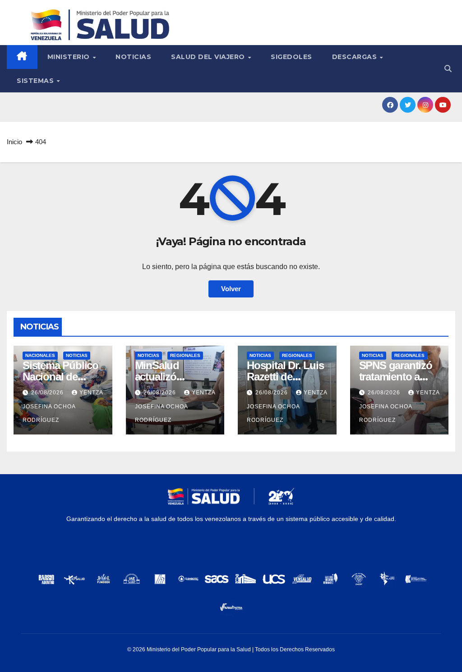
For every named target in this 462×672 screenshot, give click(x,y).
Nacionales (40, 355)
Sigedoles (291, 57)
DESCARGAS (355, 57)
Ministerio (69, 57)
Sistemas (36, 81)
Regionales (185, 355)
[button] (448, 69)
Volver (231, 289)
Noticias (133, 57)
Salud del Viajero (209, 57)
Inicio (14, 142)
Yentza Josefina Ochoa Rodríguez (63, 406)
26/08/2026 (48, 392)
